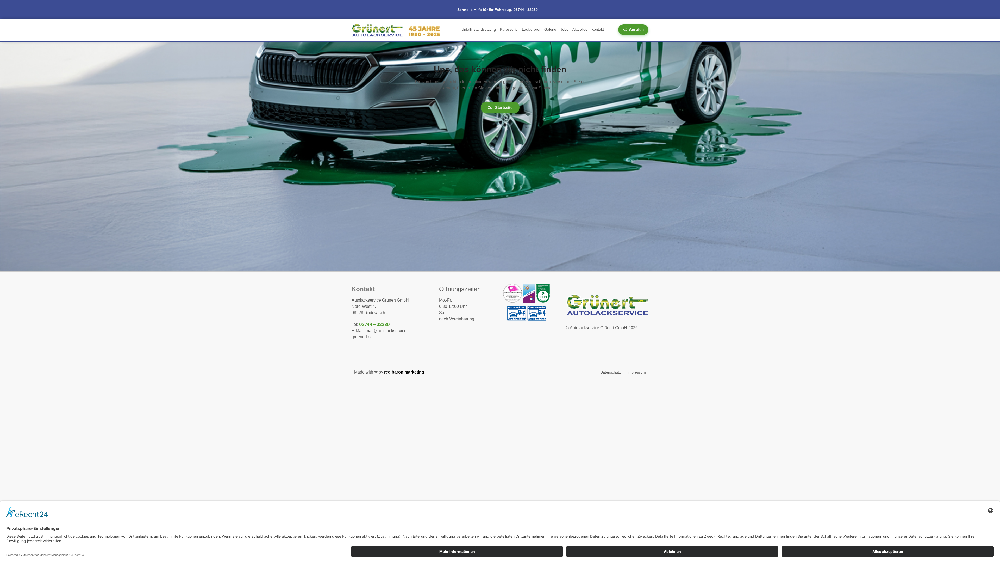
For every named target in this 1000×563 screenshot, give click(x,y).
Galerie (550, 29)
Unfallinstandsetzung (478, 29)
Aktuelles (579, 29)
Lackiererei (531, 29)
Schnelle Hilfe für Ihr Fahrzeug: (497, 10)
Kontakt (597, 29)
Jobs (564, 29)
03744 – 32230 (374, 324)
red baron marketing (404, 372)
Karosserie (509, 29)
